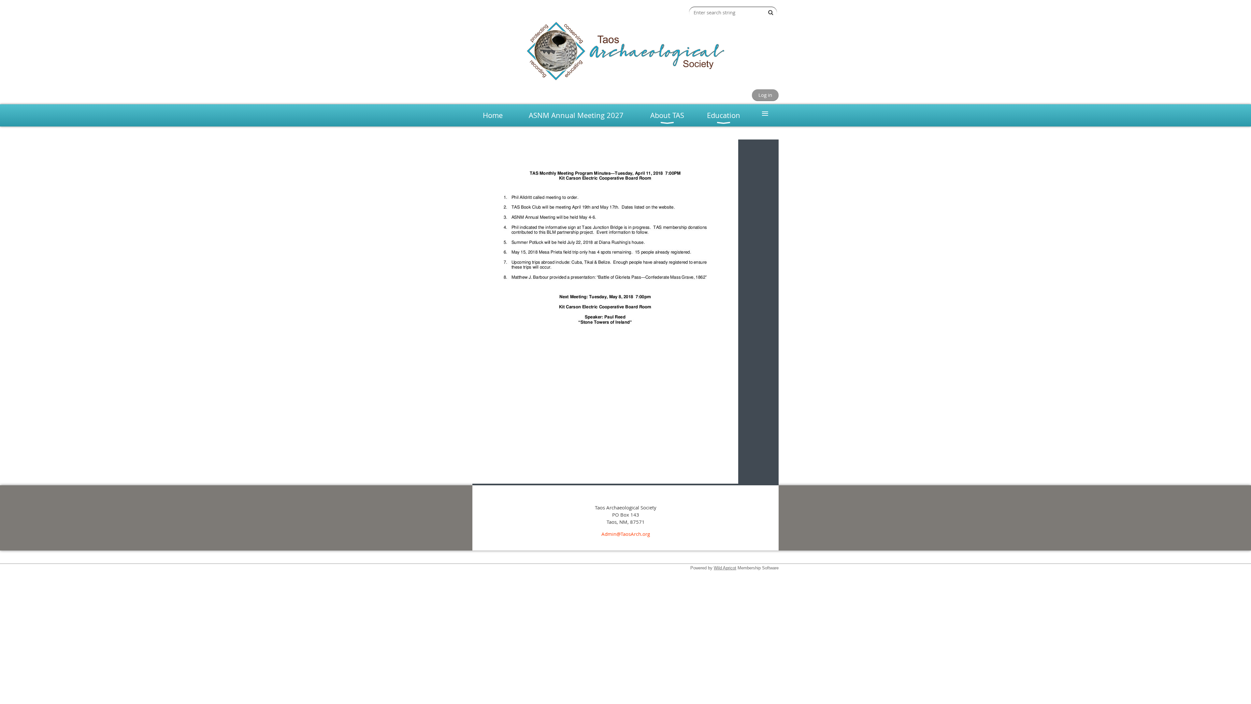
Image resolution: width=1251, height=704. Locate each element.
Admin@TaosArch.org (625, 534)
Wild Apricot (725, 567)
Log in (765, 95)
